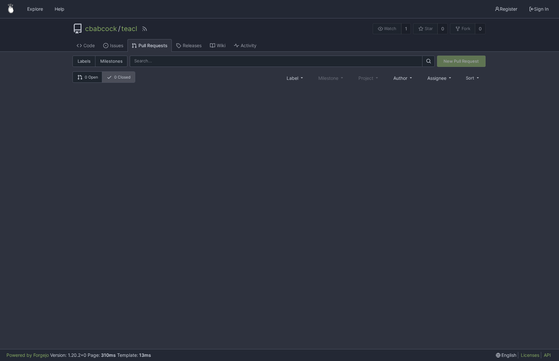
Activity (249, 45)
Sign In (541, 9)
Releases (192, 45)
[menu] (473, 77)
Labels (84, 61)
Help (59, 9)
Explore (35, 9)
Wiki (221, 45)
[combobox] (295, 78)
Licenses (530, 355)
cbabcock (101, 29)
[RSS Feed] (145, 29)
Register (508, 9)
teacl (129, 29)
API (547, 355)
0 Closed (122, 77)
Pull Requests (153, 45)
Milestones (111, 61)
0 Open (91, 77)
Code (89, 45)
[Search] (428, 61)
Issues (116, 45)
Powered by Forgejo (27, 355)
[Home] (11, 9)
